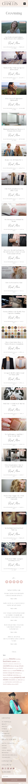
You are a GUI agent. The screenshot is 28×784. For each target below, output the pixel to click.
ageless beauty (6, 659)
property (18, 677)
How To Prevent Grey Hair (14, 282)
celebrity (18, 661)
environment (16, 668)
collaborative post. (17, 663)
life (14, 673)
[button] (24, 3)
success (20, 682)
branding (18, 659)
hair (11, 670)
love (21, 673)
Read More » (14, 598)
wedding (8, 684)
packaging (11, 677)
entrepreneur (10, 668)
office (20, 675)
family (21, 668)
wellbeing (13, 684)
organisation (6, 677)
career (14, 661)
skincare (20, 680)
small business (8, 682)
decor (13, 666)
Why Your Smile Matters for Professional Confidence (14, 627)
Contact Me (7, 761)
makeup (9, 675)
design (17, 666)
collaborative (10, 663)
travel (4, 684)
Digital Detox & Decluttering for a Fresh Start (14, 639)
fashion (5, 670)
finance (9, 670)
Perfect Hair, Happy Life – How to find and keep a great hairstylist (14, 497)
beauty (12, 658)
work (16, 684)
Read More (14, 43)
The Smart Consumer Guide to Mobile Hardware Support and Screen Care (14, 615)
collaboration (5, 663)
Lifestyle (17, 673)
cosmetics (7, 666)
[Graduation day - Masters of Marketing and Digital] (14, 706)
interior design (7, 673)
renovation (11, 680)
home (19, 670)
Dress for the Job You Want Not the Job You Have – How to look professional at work (14, 252)
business (7, 661)
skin (16, 680)
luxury (5, 675)
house (23, 670)
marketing (16, 675)
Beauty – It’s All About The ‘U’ (14, 160)
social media (16, 682)
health (14, 670)
